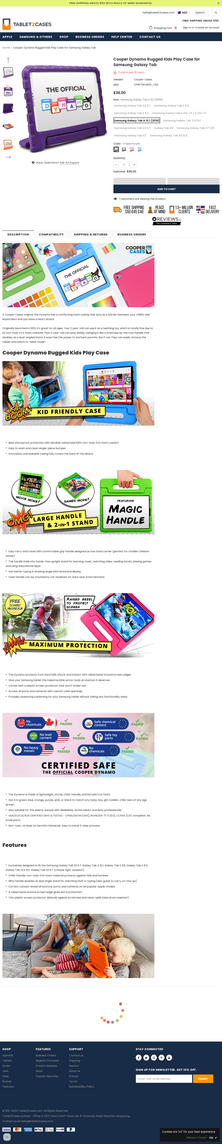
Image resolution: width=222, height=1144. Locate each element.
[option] (63, 108)
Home (6, 48)
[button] (139, 181)
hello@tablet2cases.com (37, 1121)
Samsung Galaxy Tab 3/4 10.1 (182, 120)
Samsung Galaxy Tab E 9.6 (171, 105)
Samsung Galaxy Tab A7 (130, 135)
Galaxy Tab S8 (163, 128)
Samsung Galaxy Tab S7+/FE (196, 128)
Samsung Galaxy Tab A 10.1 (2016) (136, 120)
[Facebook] (139, 1058)
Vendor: (118, 79)
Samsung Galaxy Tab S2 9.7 (132, 105)
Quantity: (119, 158)
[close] (218, 3)
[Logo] (26, 24)
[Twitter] (146, 1058)
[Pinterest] (161, 1058)
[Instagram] (154, 1058)
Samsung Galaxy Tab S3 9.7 (132, 128)
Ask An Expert (69, 162)
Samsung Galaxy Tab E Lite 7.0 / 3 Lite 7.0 (179, 113)
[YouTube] (169, 1058)
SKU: (116, 85)
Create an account (207, 27)
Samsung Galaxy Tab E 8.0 (131, 113)
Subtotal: (119, 171)
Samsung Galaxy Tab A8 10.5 (168, 135)
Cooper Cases (143, 79)
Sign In (187, 27)
